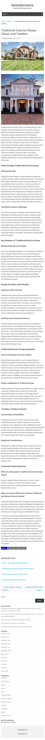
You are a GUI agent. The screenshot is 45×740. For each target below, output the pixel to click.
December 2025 (6, 640)
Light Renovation (6, 695)
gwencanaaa (8, 38)
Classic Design (5, 681)
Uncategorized (5, 715)
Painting (3, 705)
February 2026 (5, 633)
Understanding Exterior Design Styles (14, 580)
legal (2, 691)
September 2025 (6, 650)
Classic (10, 548)
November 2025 (6, 644)
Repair (3, 712)
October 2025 (5, 647)
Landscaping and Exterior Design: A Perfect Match (18, 568)
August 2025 (4, 654)
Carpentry (4, 678)
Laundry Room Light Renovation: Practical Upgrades (16, 626)
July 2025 (4, 657)
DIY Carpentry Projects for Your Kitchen (13, 623)
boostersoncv (22, 5)
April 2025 (4, 667)
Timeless (23, 548)
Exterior (9, 21)
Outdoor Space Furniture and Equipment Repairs (16, 619)
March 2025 (4, 671)
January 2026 (5, 637)
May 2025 (4, 664)
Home (3, 21)
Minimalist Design (6, 698)
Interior (3, 688)
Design (16, 548)
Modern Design (5, 702)
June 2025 (4, 661)
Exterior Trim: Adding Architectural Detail (15, 563)
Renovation (4, 708)
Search (3, 596)
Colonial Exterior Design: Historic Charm (14, 574)
